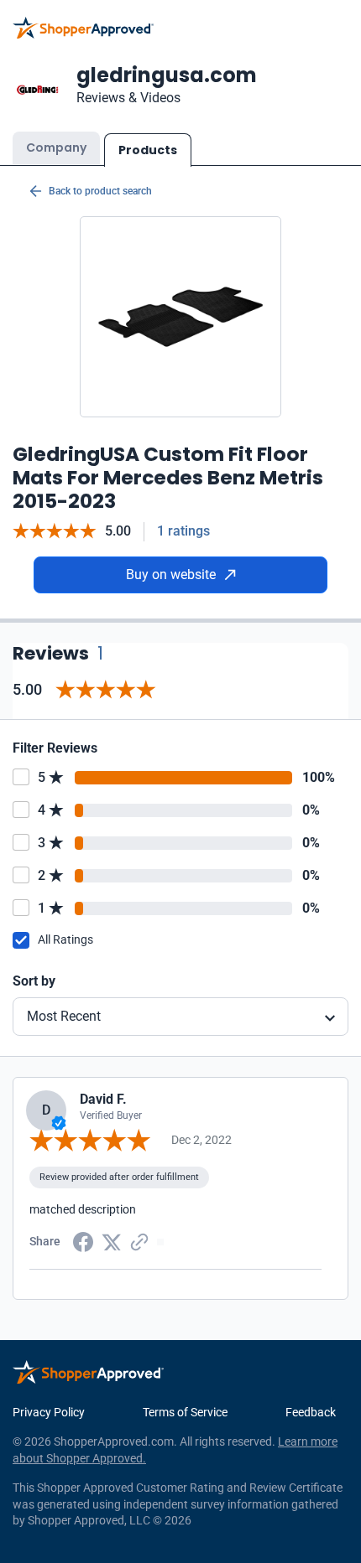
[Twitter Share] (112, 1240)
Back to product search (100, 191)
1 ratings (183, 531)
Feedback (310, 1412)
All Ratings (65, 939)
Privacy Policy (49, 1412)
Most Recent (64, 1016)
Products (147, 150)
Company (56, 147)
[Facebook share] (83, 1240)
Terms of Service (185, 1412)
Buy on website (171, 574)
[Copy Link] (139, 1240)
